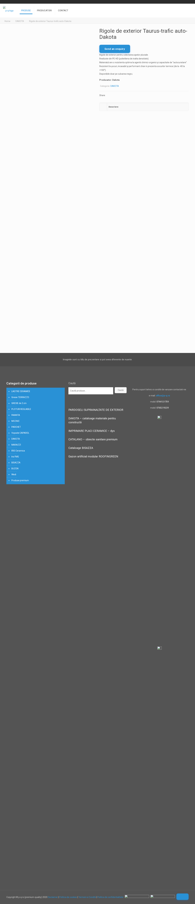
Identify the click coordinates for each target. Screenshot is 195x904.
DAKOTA (20, 21)
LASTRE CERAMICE (20, 391)
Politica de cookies (68, 897)
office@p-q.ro (163, 395)
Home (7, 21)
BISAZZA (15, 462)
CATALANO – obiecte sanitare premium (92, 439)
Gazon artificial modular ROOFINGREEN (93, 456)
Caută (72, 383)
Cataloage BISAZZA (80, 448)
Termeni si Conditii (87, 897)
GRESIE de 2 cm (19, 403)
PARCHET (16, 427)
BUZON (14, 468)
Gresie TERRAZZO (20, 397)
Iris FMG (15, 456)
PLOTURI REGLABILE (21, 409)
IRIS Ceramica (18, 450)
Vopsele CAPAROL (20, 433)
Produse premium (20, 480)
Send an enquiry (115, 48)
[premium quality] (8, 10)
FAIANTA (15, 415)
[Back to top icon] (182, 896)
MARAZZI (16, 445)
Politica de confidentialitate (110, 897)
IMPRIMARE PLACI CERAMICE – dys (91, 431)
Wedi (13, 474)
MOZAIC (15, 421)
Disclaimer (53, 897)
